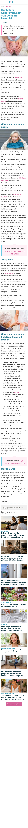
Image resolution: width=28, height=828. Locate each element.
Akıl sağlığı (4, 531)
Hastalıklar (8, 6)
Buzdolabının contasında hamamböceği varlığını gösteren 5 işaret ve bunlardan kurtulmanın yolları (14, 583)
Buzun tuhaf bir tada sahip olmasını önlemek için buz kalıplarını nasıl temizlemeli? (11, 628)
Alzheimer (18, 77)
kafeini (16, 392)
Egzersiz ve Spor (6, 670)
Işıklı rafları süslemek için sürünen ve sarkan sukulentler (14, 605)
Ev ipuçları (4, 578)
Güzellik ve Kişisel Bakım (8, 648)
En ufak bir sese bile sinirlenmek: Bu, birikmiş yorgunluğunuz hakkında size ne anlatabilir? (13, 559)
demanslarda (9, 273)
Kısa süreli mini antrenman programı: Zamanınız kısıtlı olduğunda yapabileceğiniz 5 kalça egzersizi (12, 674)
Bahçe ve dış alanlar (7, 602)
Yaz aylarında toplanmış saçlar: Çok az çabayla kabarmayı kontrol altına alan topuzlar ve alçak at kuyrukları (13, 697)
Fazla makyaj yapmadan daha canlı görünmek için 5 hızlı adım (13, 651)
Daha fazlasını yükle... (14, 704)
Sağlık (2, 6)
